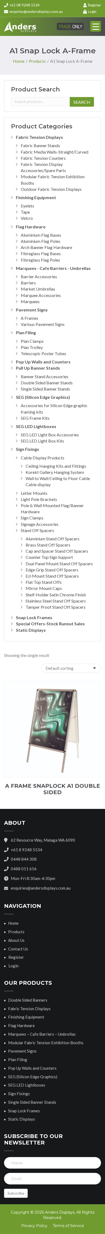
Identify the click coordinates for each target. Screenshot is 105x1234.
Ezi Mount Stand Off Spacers (52, 575)
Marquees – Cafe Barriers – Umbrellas (42, 1034)
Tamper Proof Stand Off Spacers (56, 606)
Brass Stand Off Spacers (48, 544)
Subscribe (16, 1193)
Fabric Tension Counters (43, 158)
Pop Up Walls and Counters (43, 361)
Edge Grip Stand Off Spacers (52, 569)
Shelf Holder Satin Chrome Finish (56, 594)
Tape (25, 211)
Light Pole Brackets (39, 499)
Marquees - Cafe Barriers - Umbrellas (53, 268)
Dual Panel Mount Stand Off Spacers (59, 563)
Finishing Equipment (36, 197)
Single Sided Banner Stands (45, 388)
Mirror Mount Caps (44, 588)
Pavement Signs (32, 309)
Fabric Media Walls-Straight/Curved (54, 151)
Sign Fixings (27, 449)
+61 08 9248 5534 (24, 5)
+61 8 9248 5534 (26, 849)
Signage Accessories (39, 524)
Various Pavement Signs (43, 324)
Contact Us (18, 948)
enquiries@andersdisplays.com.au (36, 11)
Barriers (28, 282)
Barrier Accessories (39, 276)
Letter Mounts (34, 493)
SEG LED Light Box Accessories (50, 434)
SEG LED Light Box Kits (42, 440)
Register (94, 5)
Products (16, 931)
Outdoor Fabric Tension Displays (51, 189)
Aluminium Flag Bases (41, 234)
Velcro (27, 218)
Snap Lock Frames (34, 617)
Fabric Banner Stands (40, 145)
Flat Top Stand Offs (44, 582)
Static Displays (31, 630)
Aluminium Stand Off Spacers (52, 538)
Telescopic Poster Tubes (43, 353)
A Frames (29, 318)
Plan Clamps (32, 341)
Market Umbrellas (38, 288)
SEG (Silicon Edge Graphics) (43, 397)
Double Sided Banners (27, 1000)
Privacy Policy (34, 1225)
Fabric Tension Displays (39, 137)
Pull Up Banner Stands (38, 367)
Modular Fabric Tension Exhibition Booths (45, 1042)
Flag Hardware (31, 226)
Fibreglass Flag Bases (41, 253)
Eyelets (27, 205)
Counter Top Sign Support (49, 557)
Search (82, 102)
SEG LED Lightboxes (36, 426)
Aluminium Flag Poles (40, 241)
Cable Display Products (42, 457)
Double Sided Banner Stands (47, 382)
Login (91, 11)
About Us (16, 940)
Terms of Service (68, 1225)
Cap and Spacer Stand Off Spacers (57, 550)
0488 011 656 (24, 868)
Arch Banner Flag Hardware (46, 247)
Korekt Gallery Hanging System (55, 472)
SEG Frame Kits (35, 418)
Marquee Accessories (41, 295)
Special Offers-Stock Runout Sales (50, 623)
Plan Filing (26, 332)
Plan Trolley (32, 347)
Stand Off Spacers (37, 530)
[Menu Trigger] (95, 26)
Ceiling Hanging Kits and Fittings (56, 466)
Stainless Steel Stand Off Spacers (56, 600)
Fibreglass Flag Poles (40, 259)
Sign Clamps (32, 517)
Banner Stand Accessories (44, 376)
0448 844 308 (24, 859)
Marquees (30, 301)
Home (13, 923)
